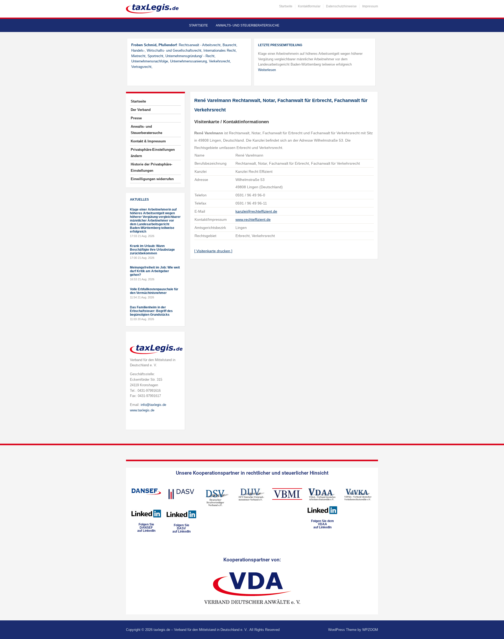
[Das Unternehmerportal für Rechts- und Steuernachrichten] (152, 8)
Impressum (370, 6)
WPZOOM (370, 630)
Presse (136, 118)
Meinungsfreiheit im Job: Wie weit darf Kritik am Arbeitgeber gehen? (155, 271)
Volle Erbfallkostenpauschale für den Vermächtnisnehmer (154, 291)
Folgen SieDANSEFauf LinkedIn (146, 528)
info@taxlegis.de (153, 405)
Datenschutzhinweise (341, 6)
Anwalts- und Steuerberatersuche (247, 25)
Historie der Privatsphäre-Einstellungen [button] (151, 167)
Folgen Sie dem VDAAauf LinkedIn (322, 524)
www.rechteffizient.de (253, 219)
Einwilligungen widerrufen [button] (152, 179)
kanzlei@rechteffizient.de (256, 211)
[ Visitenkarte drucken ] (213, 251)
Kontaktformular (309, 6)
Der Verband (141, 110)
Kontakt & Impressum (148, 141)
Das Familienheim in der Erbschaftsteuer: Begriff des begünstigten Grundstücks (151, 310)
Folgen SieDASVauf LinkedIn (181, 528)
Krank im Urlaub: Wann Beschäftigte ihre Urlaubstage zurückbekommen (152, 249)
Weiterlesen (267, 70)
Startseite (285, 6)
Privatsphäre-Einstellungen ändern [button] (153, 153)
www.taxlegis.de (142, 410)
